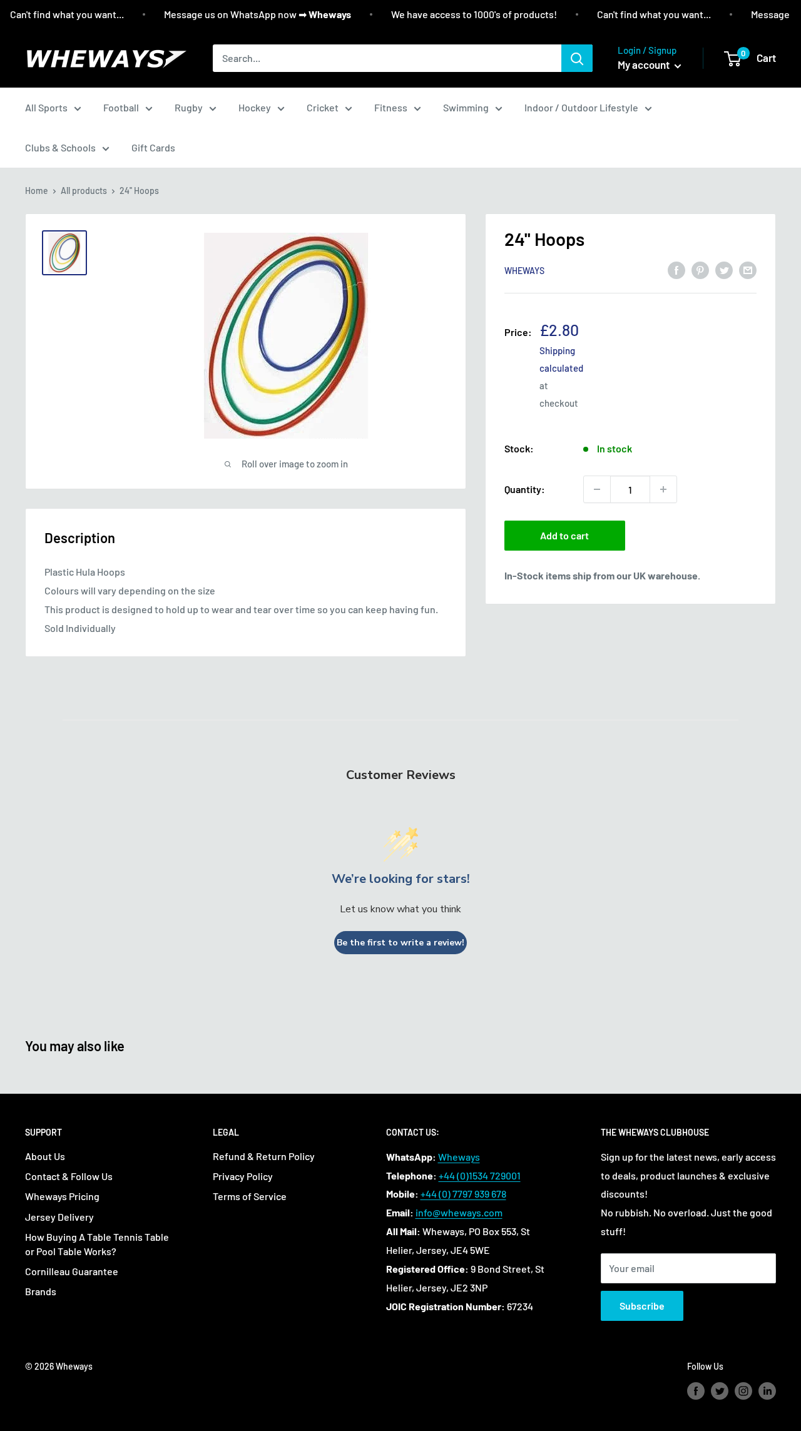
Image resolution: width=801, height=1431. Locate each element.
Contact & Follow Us (69, 1176)
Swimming (466, 107)
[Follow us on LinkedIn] (767, 1391)
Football (121, 107)
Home (36, 190)
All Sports (46, 107)
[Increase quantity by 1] (663, 489)
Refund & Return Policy (264, 1156)
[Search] (577, 58)
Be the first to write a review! (400, 943)
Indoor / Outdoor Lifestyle (581, 107)
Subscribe (642, 1305)
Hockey (254, 107)
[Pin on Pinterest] (700, 269)
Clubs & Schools (60, 147)
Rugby (189, 107)
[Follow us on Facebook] (696, 1391)
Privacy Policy (243, 1176)
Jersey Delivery (59, 1217)
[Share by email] (748, 269)
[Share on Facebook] (676, 269)
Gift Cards (153, 147)
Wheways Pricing (62, 1196)
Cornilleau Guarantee (71, 1271)
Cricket (323, 107)
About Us (45, 1156)
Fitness (390, 107)
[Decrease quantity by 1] (597, 489)
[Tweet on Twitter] (724, 269)
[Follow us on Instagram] (743, 1391)
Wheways (524, 270)
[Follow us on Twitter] (719, 1391)
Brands (40, 1291)
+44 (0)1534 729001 (480, 1175)
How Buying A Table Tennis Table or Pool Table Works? (97, 1243)
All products (84, 190)
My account (644, 64)
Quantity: (524, 489)
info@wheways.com (459, 1212)
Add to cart (564, 535)
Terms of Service (250, 1196)
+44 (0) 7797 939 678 (463, 1193)
